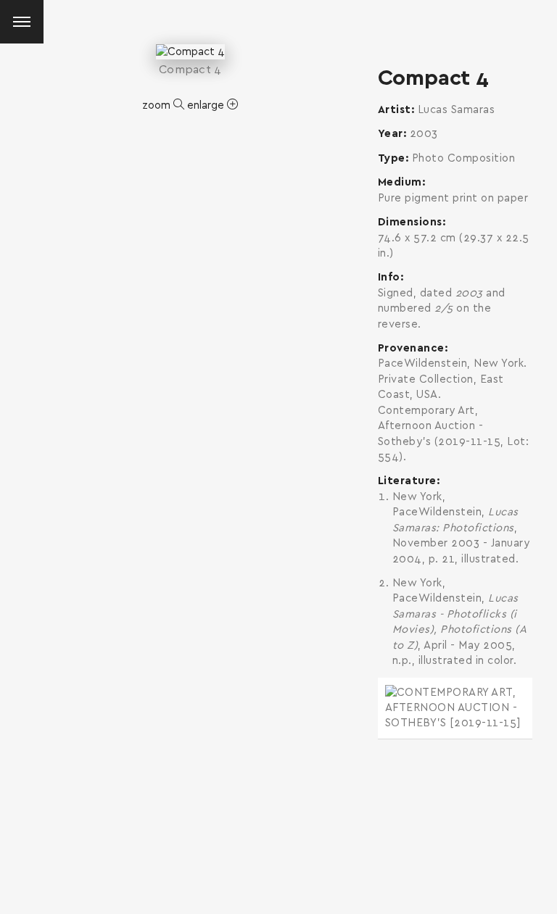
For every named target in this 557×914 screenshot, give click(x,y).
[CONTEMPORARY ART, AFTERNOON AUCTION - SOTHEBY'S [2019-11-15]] (455, 708)
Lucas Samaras (456, 109)
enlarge (207, 105)
